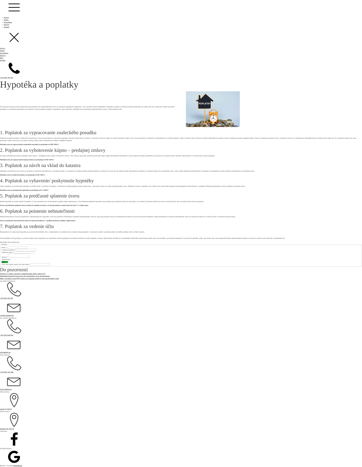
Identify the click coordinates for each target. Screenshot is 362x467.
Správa (5, 257)
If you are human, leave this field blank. (16, 264)
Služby (6, 20)
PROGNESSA (17, 466)
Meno (4, 247)
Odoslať (5, 262)
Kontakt (6, 27)
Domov (6, 17)
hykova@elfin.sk (6, 389)
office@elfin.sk (5, 352)
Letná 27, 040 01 (6, 409)
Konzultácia (8, 22)
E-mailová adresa (8, 250)
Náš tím (6, 25)
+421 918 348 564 (6, 335)
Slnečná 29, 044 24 (7, 429)
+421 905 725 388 (6, 372)
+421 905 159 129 (6, 78)
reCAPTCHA (6, 259)
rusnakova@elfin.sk (7, 315)
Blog (1, 58)
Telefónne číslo (7, 252)
